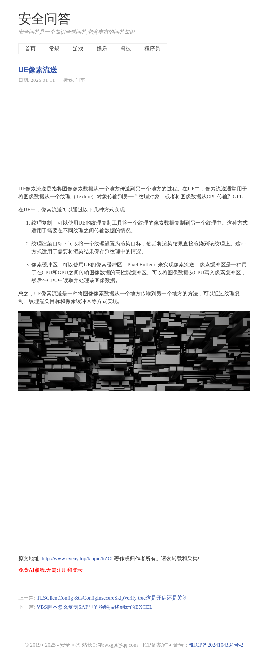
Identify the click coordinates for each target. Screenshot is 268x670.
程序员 (152, 48)
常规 (54, 48)
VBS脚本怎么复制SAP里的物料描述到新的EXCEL (95, 607)
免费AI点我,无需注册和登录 (50, 570)
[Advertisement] (134, 134)
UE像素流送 (37, 69)
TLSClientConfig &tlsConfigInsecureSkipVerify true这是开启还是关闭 (112, 598)
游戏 (78, 48)
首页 (30, 48)
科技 (126, 48)
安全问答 (44, 18)
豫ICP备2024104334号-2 (216, 645)
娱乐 (102, 48)
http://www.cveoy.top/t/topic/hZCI (77, 558)
